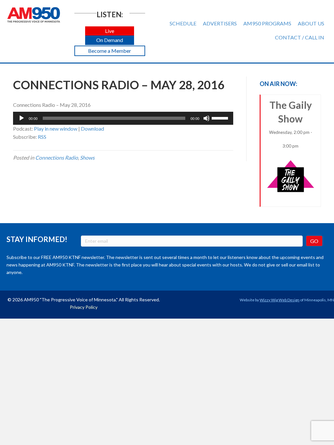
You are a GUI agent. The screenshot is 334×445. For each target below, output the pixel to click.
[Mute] (206, 118)
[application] (123, 118)
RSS (42, 137)
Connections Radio (56, 157)
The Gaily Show (290, 124)
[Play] (21, 118)
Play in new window (55, 128)
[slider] (221, 117)
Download (92, 128)
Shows (87, 157)
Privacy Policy (84, 307)
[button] (109, 31)
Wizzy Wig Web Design (279, 299)
